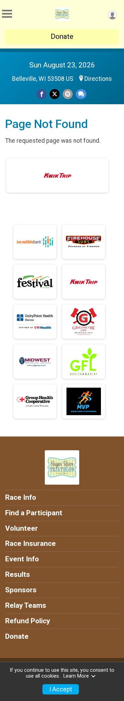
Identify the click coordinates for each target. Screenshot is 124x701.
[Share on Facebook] (41, 94)
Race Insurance (30, 543)
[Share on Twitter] (55, 94)
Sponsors (21, 590)
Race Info (20, 497)
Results (17, 574)
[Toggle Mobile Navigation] (7, 14)
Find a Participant (33, 513)
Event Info (22, 559)
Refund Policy (27, 621)
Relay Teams (25, 605)
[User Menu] (112, 15)
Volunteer (21, 528)
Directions (98, 78)
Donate (62, 36)
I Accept (60, 689)
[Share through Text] (81, 94)
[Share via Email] (68, 94)
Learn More (76, 676)
